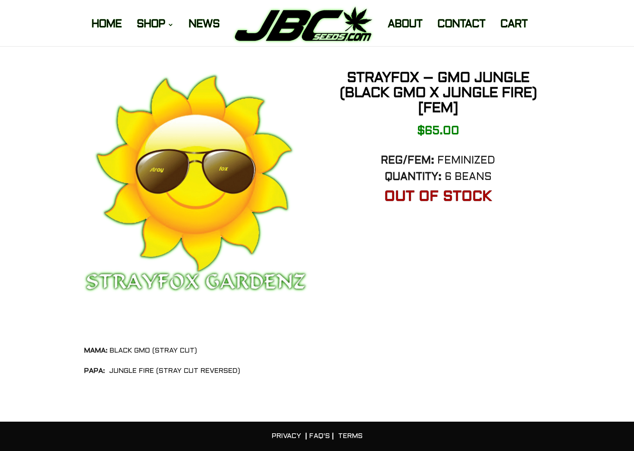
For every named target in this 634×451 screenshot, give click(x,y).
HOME (106, 25)
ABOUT (405, 25)
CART (513, 25)
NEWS (204, 25)
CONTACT (461, 25)
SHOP (151, 25)
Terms (350, 436)
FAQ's (319, 436)
